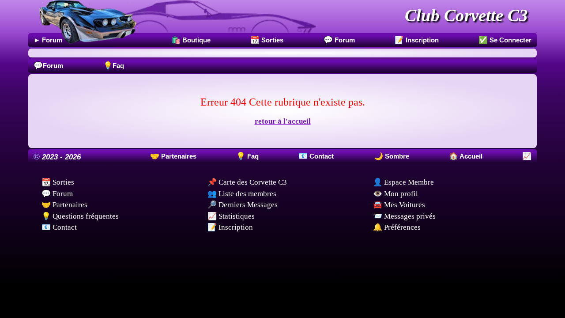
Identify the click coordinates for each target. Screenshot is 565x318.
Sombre (396, 156)
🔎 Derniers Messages (242, 205)
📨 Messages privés (404, 216)
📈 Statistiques (231, 216)
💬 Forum (57, 193)
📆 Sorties (57, 182)
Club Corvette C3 (466, 15)
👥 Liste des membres (241, 193)
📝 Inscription (230, 227)
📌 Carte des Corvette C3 (247, 182)
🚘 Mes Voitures (399, 205)
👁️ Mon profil (395, 193)
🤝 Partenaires (64, 205)
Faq (113, 65)
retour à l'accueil (283, 121)
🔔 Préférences (397, 227)
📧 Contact (59, 227)
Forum (48, 65)
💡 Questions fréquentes (80, 216)
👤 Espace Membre (403, 182)
